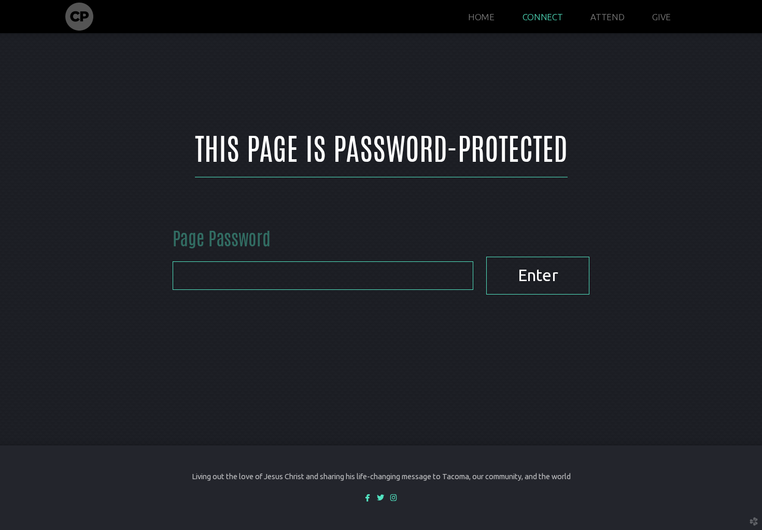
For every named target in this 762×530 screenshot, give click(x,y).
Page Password (221, 241)
